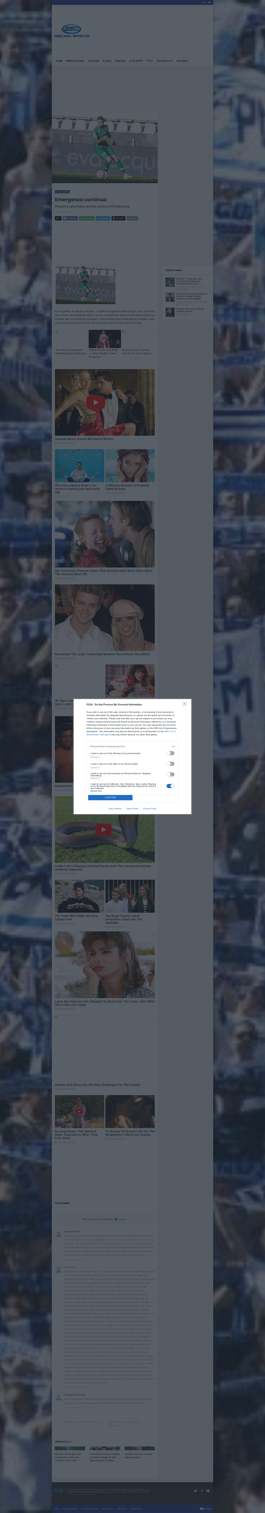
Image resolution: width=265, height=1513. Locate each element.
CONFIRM (110, 797)
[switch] (171, 753)
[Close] (185, 705)
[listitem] (132, 746)
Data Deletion (115, 808)
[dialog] (132, 756)
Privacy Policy (150, 808)
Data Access (132, 808)
